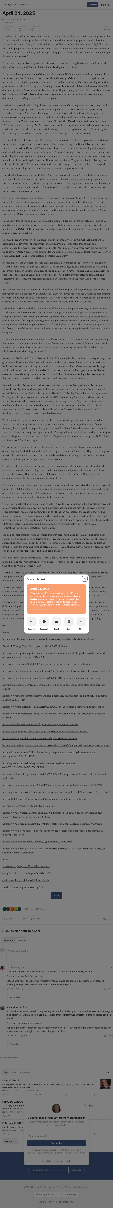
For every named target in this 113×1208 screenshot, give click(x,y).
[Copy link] (31, 621)
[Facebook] (44, 621)
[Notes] (69, 621)
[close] (84, 578)
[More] (81, 621)
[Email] (56, 621)
